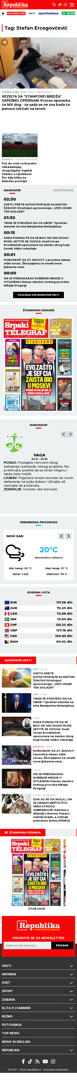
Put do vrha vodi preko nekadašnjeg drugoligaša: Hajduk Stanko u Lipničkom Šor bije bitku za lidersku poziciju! (19, 172)
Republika (10, 1050)
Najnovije (12, 190)
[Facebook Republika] (24, 1061)
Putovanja (11, 1025)
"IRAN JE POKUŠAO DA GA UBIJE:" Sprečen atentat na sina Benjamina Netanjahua (35, 224)
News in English (16, 1042)
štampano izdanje (38, 310)
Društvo (38, 746)
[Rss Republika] (38, 1061)
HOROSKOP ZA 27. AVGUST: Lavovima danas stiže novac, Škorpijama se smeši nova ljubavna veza (37, 263)
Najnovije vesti (18, 660)
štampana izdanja (25, 832)
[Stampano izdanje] (38, 365)
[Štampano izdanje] (36, 872)
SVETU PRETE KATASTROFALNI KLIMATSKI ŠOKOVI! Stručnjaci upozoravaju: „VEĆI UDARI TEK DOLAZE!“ (38, 208)
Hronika (9, 974)
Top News (10, 1033)
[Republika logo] (16, 4)
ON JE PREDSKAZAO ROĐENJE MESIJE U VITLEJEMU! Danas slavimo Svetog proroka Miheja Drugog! (36, 282)
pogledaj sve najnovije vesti (38, 295)
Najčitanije (63, 190)
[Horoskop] (65, 5)
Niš (9, 536)
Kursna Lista (38, 592)
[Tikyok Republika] (30, 1061)
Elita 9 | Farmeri (16, 1008)
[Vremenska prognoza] (60, 5)
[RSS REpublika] (46, 1061)
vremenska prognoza (38, 522)
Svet (36, 669)
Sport (7, 991)
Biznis (7, 1016)
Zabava (8, 999)
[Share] (4, 42)
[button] (64, 434)
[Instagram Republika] (53, 1061)
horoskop (38, 425)
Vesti (31, 13)
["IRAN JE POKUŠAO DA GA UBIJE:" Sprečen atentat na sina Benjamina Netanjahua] (16, 703)
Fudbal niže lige (14, 91)
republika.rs (34, 1069)
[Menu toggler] (72, 4)
